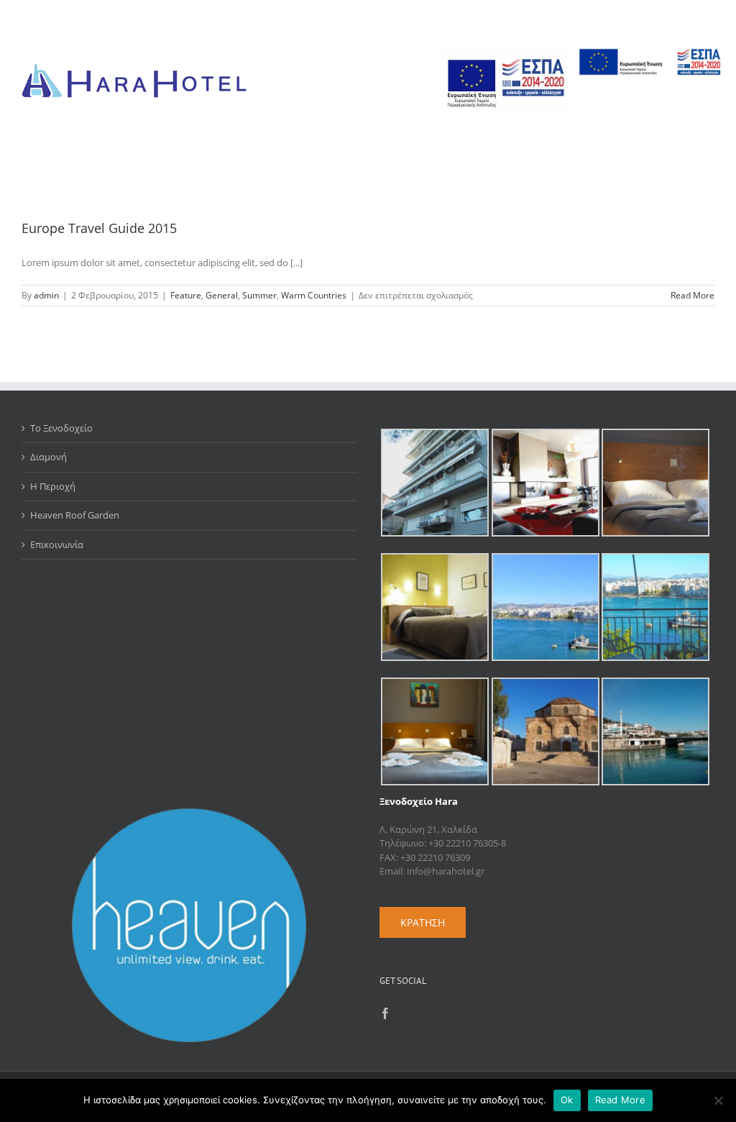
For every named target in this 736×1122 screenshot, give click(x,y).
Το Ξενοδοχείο (61, 427)
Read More (692, 295)
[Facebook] (385, 1013)
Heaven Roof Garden (74, 514)
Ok (567, 1099)
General (222, 295)
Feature (185, 295)
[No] (718, 1100)
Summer (259, 295)
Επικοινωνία (56, 544)
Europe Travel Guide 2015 (99, 228)
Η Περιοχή (52, 486)
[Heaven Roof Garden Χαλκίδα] (189, 814)
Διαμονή (48, 456)
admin (46, 295)
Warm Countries (313, 295)
